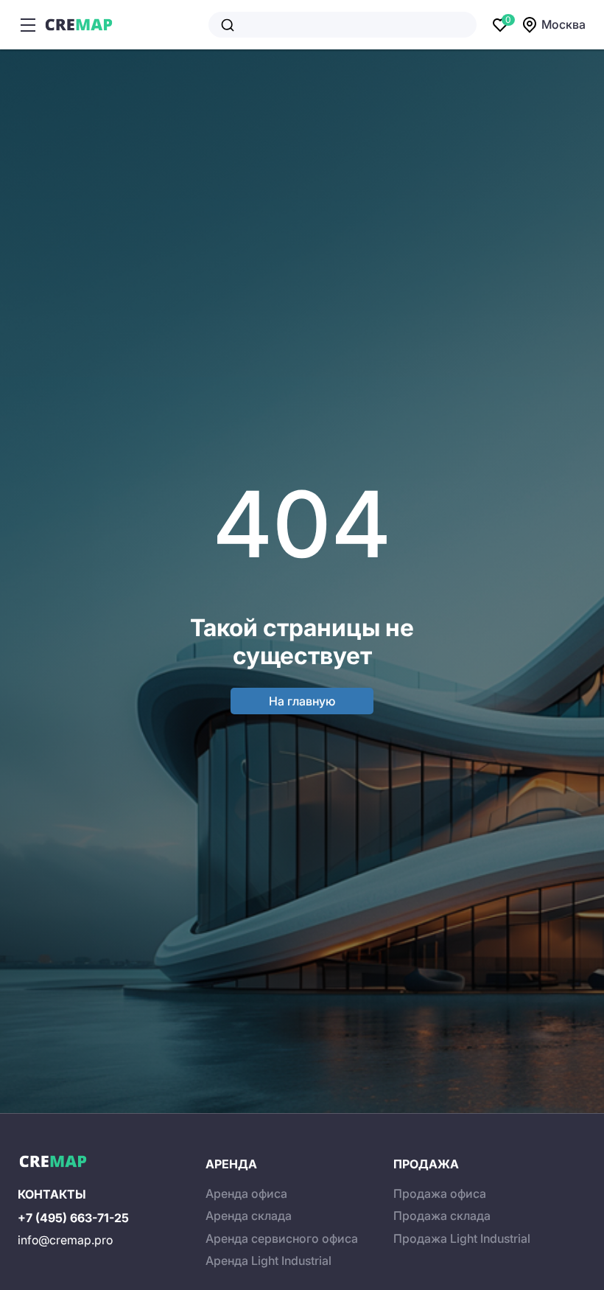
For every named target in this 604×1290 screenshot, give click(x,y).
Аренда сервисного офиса (282, 1238)
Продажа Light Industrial (461, 1238)
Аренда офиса (246, 1193)
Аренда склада (249, 1215)
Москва (563, 24)
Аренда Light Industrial (268, 1260)
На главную (302, 701)
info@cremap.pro (65, 1240)
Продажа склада (442, 1215)
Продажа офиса (439, 1193)
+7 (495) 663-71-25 (73, 1217)
